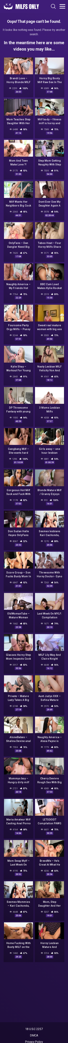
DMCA (34, 1035)
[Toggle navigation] (62, 6)
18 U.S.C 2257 (34, 1029)
